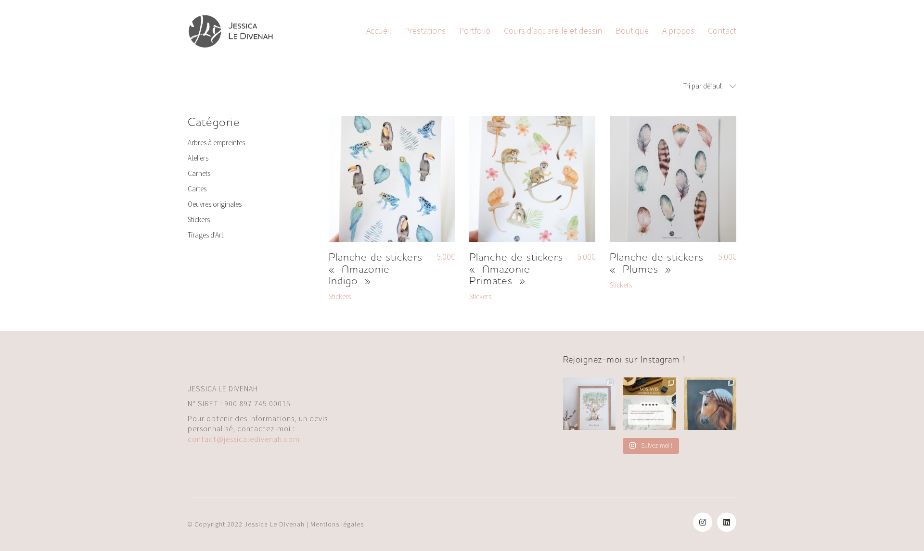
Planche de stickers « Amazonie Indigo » (376, 269)
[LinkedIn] (726, 522)
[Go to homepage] (231, 31)
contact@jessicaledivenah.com (244, 440)
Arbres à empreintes (216, 143)
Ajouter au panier (354, 297)
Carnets (199, 174)
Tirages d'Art (205, 235)
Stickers (199, 220)
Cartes (197, 189)
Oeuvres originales (215, 205)
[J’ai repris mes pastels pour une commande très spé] (710, 403)
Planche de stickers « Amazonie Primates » (516, 269)
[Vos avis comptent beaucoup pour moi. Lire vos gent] (649, 403)
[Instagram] (702, 522)
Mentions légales (337, 524)
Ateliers (198, 158)
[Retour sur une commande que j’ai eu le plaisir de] (589, 403)
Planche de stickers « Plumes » (657, 263)
